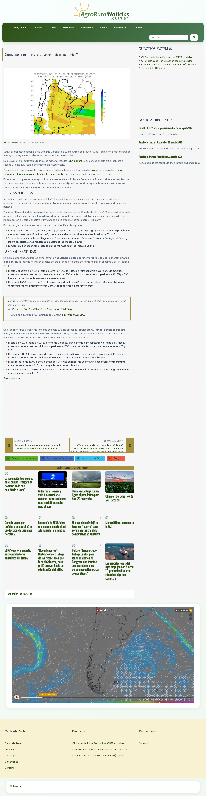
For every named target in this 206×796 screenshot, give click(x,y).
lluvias (94, 170)
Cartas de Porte (13, 743)
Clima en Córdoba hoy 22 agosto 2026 (119, 498)
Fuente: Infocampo (12, 143)
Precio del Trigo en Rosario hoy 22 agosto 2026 (161, 156)
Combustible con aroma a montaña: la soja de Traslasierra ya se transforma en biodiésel (37, 447)
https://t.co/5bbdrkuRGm (24, 309)
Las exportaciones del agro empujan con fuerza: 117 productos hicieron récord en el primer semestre (119, 571)
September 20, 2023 (73, 314)
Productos (10, 749)
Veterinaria (120, 27)
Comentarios (11, 761)
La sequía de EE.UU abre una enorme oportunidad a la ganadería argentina (52, 526)
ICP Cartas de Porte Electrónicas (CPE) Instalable (167, 57)
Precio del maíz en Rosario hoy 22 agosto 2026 (160, 142)
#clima (11, 300)
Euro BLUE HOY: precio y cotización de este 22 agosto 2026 (166, 128)
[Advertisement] (67, 407)
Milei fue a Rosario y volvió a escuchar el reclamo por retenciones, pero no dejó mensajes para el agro (52, 499)
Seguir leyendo (11, 378)
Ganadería (87, 27)
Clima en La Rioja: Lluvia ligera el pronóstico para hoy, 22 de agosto (85, 495)
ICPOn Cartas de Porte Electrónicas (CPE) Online (166, 61)
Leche (103, 27)
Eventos (138, 27)
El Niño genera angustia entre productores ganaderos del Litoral (18, 554)
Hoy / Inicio (19, 27)
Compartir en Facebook (59, 458)
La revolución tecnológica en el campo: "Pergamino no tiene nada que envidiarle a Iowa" (19, 484)
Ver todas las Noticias (20, 594)
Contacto (9, 767)
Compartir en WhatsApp (24, 458)
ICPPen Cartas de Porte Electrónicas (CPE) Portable (168, 64)
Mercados (68, 27)
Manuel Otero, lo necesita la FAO (119, 525)
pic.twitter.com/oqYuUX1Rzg (55, 309)
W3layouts (15, 786)
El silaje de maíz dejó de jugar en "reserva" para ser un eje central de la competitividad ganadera (86, 528)
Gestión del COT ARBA (153, 68)
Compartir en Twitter (93, 458)
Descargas (10, 755)
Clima (52, 27)
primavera (76, 160)
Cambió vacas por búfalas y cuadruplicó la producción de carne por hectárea (18, 528)
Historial (37, 27)
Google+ (118, 458)
